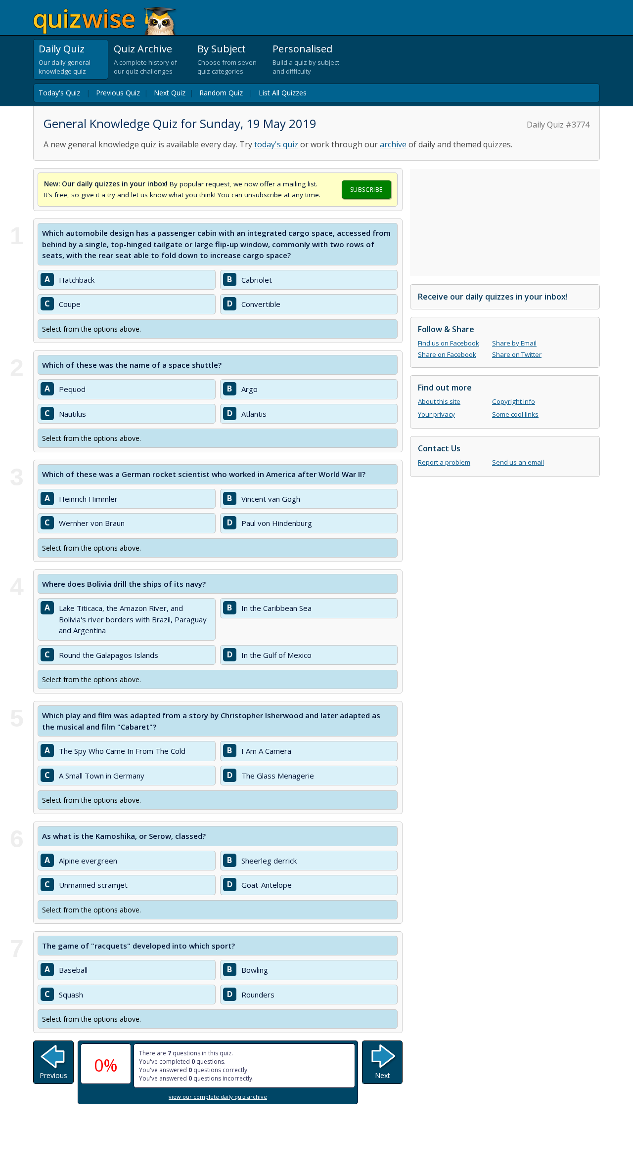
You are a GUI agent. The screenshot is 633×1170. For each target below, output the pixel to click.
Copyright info (513, 401)
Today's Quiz (59, 92)
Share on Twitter (517, 354)
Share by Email (514, 343)
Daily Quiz (62, 48)
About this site (439, 401)
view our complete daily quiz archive (218, 1096)
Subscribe (366, 189)
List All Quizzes (283, 92)
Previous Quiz (118, 92)
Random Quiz (221, 92)
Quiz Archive (143, 48)
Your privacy (436, 414)
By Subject (221, 48)
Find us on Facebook (448, 343)
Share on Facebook (447, 354)
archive (393, 144)
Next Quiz (169, 92)
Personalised (302, 48)
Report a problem (444, 462)
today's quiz (276, 144)
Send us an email (518, 462)
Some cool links (515, 414)
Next (382, 1075)
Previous (53, 1075)
